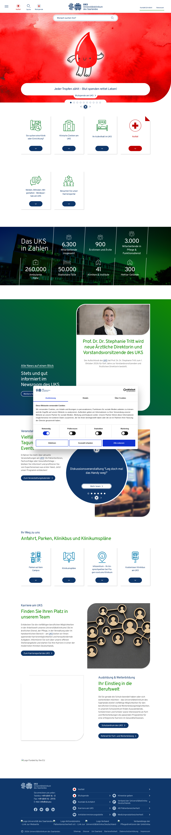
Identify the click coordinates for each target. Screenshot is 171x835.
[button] (71, 102)
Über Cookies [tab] (120, 398)
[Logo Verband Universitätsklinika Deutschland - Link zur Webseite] (102, 823)
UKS (124, 377)
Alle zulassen (119, 443)
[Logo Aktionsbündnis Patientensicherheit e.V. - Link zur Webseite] (69, 823)
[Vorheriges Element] (81, 106)
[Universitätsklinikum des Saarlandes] (86, 7)
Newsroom (160, 8)
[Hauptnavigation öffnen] (6, 6)
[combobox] (85, 18)
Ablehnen (52, 443)
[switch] (72, 433)
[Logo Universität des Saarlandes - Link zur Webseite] (37, 823)
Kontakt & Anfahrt (146, 8)
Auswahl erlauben (85, 443)
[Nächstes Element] (90, 106)
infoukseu (45, 802)
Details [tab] (85, 398)
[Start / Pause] (85, 106)
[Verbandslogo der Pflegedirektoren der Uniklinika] (134, 823)
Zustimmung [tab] (50, 398)
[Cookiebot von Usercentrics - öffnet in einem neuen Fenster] (125, 390)
